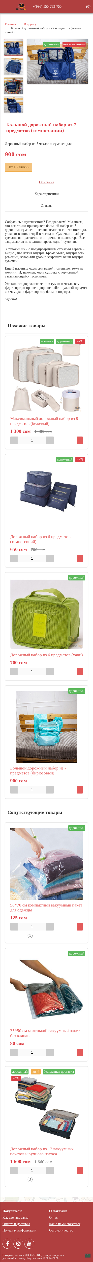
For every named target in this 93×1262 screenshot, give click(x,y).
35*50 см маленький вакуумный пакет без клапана (45, 1033)
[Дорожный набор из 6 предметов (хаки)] (46, 613)
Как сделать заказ (15, 1217)
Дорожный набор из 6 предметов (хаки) (46, 655)
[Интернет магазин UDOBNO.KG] (21, 10)
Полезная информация (19, 1230)
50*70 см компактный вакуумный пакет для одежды (46, 907)
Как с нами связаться (64, 1224)
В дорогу (30, 24)
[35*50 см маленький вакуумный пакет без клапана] (46, 989)
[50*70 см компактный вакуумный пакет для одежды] (46, 864)
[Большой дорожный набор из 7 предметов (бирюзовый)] (46, 727)
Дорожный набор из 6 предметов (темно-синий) (40, 539)
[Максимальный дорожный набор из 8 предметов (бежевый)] (46, 377)
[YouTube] (29, 1244)
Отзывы (46, 205)
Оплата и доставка (16, 1224)
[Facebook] (7, 1244)
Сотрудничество (61, 1230)
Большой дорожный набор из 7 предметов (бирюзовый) (38, 770)
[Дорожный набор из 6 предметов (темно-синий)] (46, 495)
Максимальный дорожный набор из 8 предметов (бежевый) (44, 421)
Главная (10, 24)
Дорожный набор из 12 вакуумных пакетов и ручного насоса (42, 1151)
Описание (46, 182)
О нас (53, 1217)
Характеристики (46, 194)
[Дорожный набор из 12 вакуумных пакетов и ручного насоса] (46, 1107)
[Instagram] (18, 1244)
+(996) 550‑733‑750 (47, 6)
